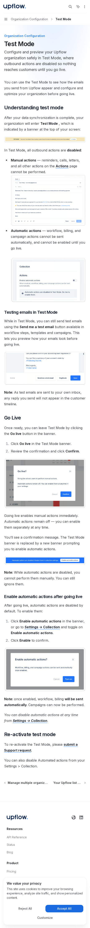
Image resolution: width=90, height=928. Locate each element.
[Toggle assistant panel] (78, 7)
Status (11, 844)
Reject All (25, 908)
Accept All (64, 908)
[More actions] (84, 7)
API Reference (17, 837)
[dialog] (45, 901)
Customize (45, 917)
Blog (10, 852)
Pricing (11, 871)
